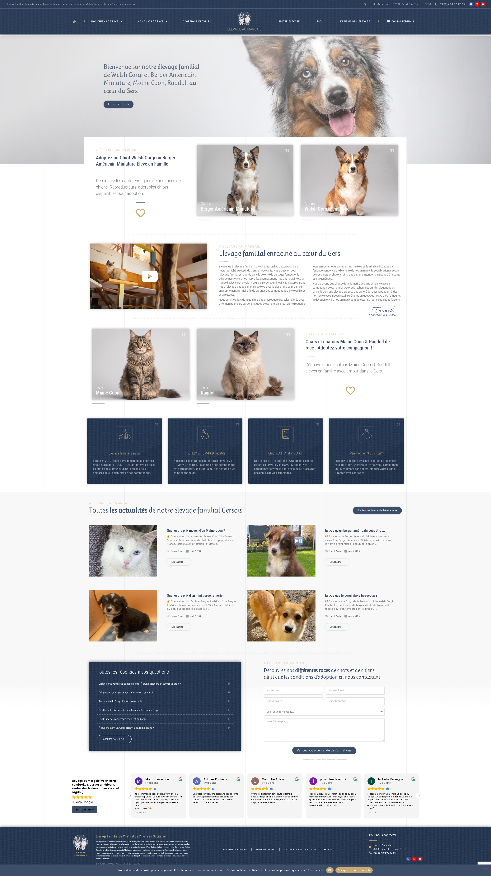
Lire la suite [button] (315, 812)
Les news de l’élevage (354, 21)
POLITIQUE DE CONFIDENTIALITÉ (299, 849)
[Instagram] (477, 4)
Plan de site (331, 849)
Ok (330, 870)
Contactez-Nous (402, 21)
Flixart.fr (141, 864)
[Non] (485, 870)
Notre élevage (289, 21)
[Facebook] (471, 4)
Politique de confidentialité (354, 870)
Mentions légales (265, 849)
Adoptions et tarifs (197, 21)
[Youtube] (483, 4)
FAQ (319, 21)
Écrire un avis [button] (85, 809)
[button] (148, 276)
